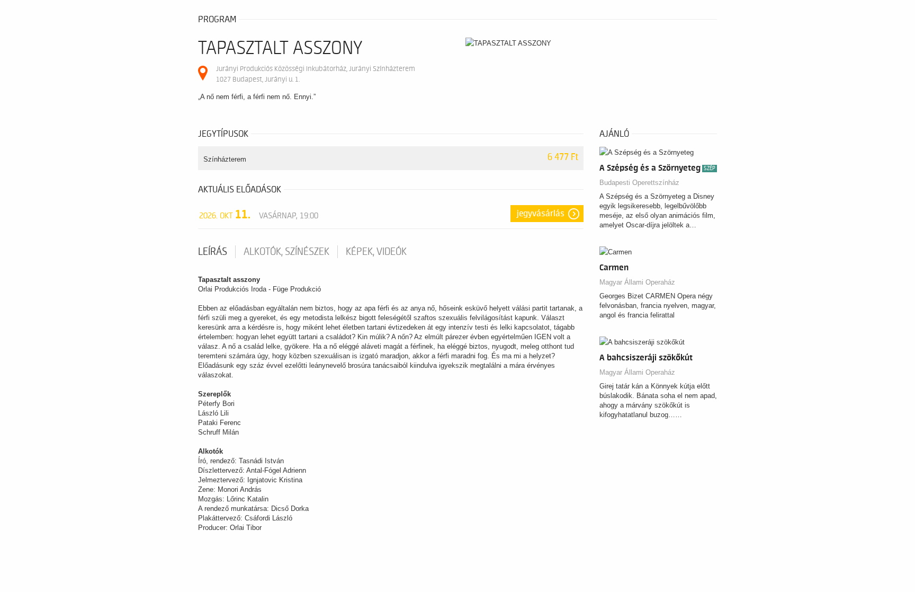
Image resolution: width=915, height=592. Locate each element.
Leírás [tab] (212, 252)
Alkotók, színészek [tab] (286, 252)
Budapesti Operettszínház (639, 183)
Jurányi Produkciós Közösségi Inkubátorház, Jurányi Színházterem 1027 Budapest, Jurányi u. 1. (315, 74)
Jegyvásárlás (540, 213)
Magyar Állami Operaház (637, 282)
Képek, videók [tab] (376, 252)
